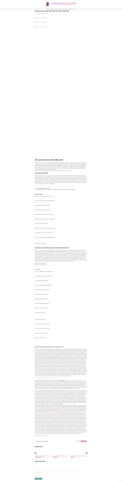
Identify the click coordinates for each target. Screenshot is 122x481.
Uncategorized (43, 435)
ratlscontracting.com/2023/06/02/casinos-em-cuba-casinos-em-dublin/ (76, 380)
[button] (73, 9)
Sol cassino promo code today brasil (41, 13)
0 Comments (47, 435)
